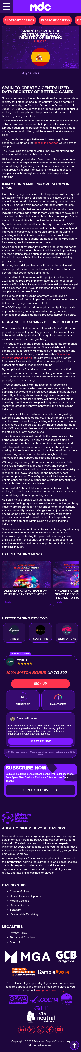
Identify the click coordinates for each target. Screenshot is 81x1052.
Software (15, 909)
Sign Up (40, 683)
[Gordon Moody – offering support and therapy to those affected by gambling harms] (24, 972)
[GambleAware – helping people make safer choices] (53, 972)
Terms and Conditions (23, 937)
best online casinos (46, 142)
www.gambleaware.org (50, 990)
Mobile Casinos (19, 900)
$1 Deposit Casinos (19, 20)
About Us (15, 942)
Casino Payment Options (25, 896)
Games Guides (19, 905)
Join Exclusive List (40, 790)
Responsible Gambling (24, 914)
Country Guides (19, 891)
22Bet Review (40, 741)
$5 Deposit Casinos (55, 20)
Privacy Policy (18, 932)
